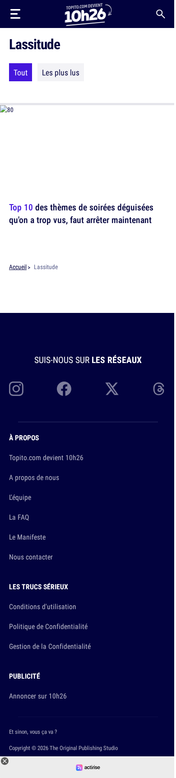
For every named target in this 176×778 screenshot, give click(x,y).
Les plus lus (60, 72)
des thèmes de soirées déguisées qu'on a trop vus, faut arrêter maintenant (81, 213)
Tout (21, 72)
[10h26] (88, 13)
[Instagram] (16, 389)
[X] (112, 389)
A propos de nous (34, 477)
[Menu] (15, 14)
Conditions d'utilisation (42, 606)
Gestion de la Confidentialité (50, 646)
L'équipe (20, 497)
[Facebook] (64, 389)
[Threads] (160, 389)
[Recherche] (160, 14)
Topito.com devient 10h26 (46, 457)
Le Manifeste (27, 537)
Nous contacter (31, 557)
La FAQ (19, 517)
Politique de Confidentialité (48, 626)
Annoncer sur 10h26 (38, 696)
